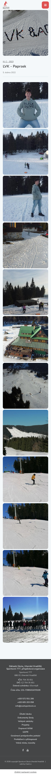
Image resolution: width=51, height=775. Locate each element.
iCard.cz (29, 764)
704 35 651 (28, 679)
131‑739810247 (28, 690)
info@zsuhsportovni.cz (25, 706)
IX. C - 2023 (8, 61)
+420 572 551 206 (25, 698)
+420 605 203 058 (25, 702)
